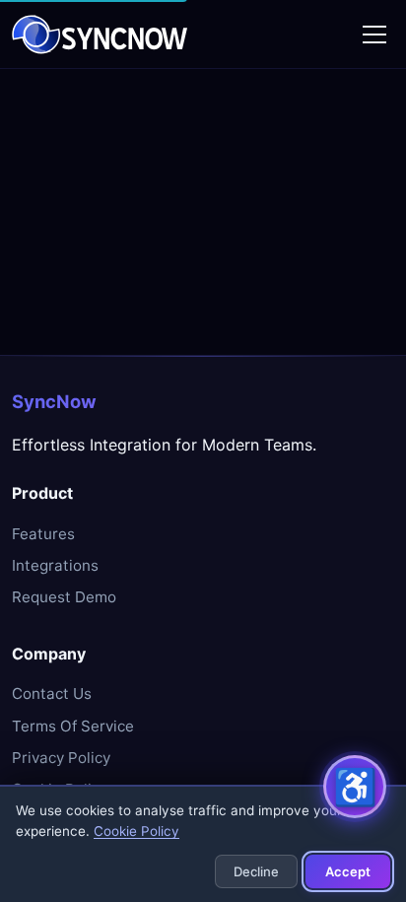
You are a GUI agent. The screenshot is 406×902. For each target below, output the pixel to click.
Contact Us (52, 693)
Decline (256, 871)
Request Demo (64, 597)
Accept (348, 871)
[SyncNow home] (99, 34)
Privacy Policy (61, 757)
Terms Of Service (73, 726)
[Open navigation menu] (374, 34)
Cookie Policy (136, 831)
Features (43, 533)
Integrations (55, 565)
